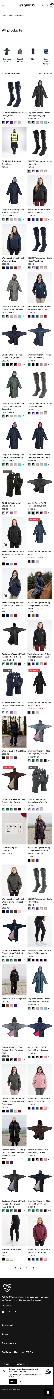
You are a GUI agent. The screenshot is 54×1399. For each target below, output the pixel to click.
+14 (23, 365)
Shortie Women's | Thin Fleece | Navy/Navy (12, 356)
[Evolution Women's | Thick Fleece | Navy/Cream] (40, 1182)
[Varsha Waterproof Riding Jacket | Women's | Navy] (40, 287)
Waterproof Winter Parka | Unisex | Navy (39, 553)
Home (4, 15)
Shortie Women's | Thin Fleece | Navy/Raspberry (39, 1048)
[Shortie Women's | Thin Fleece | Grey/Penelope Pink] (14, 1028)
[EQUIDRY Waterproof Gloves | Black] (14, 484)
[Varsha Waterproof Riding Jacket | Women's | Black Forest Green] (14, 1079)
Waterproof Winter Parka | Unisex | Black (39, 704)
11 (33, 1268)
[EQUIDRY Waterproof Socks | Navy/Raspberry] (40, 239)
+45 (23, 664)
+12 (49, 960)
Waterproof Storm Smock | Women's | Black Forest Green (13, 902)
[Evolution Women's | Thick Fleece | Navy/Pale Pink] (14, 931)
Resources (9, 1343)
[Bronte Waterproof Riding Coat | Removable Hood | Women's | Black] (14, 1130)
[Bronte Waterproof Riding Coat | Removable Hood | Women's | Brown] (40, 828)
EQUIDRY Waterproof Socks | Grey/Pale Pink (40, 404)
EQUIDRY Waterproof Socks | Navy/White (14, 114)
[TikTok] (16, 1312)
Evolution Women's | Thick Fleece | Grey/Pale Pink (39, 752)
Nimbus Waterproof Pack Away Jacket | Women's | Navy (13, 605)
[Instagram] (10, 1312)
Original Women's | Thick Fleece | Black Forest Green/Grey (13, 406)
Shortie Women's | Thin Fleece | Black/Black (38, 504)
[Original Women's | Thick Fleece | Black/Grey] (40, 93)
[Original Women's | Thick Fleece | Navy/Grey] (14, 190)
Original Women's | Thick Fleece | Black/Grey (39, 114)
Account (7, 1325)
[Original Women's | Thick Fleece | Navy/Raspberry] (40, 435)
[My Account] (43, 5)
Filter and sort (12, 73)
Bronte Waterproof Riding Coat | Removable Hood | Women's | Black (13, 1152)
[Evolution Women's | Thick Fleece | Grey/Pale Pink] (40, 732)
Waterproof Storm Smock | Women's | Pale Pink (39, 1099)
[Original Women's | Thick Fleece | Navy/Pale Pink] (14, 435)
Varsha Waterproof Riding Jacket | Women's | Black (39, 655)
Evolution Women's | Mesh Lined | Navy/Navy (39, 356)
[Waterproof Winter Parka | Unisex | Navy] (40, 532)
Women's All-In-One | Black (14, 998)
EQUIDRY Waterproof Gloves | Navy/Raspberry (13, 704)
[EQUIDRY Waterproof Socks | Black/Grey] (40, 142)
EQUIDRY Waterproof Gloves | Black (11, 504)
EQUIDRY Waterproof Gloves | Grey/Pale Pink (38, 800)
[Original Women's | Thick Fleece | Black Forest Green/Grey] (14, 384)
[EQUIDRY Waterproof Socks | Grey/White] (40, 880)
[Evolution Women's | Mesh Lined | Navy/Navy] (40, 336)
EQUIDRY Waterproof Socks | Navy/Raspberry (40, 259)
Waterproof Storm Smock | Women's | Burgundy (39, 1250)
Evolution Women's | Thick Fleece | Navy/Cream (39, 1202)
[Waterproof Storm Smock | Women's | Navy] (14, 239)
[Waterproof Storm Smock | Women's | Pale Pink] (40, 1079)
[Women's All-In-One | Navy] (14, 732)
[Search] (47, 5)
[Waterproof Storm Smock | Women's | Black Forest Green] (14, 880)
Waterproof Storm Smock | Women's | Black (39, 211)
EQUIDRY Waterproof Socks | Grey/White (40, 900)
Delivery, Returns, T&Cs (17, 1352)
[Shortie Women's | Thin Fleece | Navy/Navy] (14, 336)
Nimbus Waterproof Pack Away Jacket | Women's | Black (13, 554)
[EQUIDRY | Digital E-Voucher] (14, 828)
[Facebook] (4, 1312)
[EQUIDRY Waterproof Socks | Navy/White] (14, 93)
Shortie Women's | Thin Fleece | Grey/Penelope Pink (12, 1050)
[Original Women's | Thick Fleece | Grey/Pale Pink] (14, 287)
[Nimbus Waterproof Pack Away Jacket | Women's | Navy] (14, 583)
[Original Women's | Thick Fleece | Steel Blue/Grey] (40, 979)
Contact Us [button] (7, 1305)
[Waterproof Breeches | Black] (14, 1230)
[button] (3, 122)
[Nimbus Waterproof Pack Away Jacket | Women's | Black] (14, 532)
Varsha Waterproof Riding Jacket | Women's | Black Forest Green (13, 1101)
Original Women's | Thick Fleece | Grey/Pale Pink (13, 308)
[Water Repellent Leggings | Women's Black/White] (40, 931)
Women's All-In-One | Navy (14, 751)
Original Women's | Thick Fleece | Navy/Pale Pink (13, 456)
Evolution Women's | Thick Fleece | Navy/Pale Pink (13, 951)
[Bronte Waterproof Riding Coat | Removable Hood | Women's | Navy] (40, 583)
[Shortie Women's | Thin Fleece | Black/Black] (40, 484)
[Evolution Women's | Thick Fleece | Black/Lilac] (14, 1182)
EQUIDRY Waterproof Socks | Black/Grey (40, 162)
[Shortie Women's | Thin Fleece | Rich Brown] (40, 1130)
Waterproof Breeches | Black (12, 1250)
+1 (48, 219)
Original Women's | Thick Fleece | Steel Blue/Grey (39, 1000)
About (6, 1334)
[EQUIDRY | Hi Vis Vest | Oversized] (14, 142)
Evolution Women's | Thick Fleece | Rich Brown (13, 800)
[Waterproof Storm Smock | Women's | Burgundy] (40, 1230)
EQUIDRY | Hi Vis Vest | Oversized (12, 162)
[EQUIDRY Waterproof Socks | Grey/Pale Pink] (40, 384)
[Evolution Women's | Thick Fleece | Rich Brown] (14, 780)
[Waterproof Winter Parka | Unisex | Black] (40, 683)
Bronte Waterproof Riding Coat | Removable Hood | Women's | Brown (39, 850)
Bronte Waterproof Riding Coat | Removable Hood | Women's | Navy (39, 605)
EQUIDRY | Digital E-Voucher (11, 849)
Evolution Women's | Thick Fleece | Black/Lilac (13, 1202)
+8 (49, 122)
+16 (49, 365)
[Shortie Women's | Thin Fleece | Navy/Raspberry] (40, 1028)
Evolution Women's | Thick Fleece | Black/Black (13, 655)
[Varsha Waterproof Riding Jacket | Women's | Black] (40, 635)
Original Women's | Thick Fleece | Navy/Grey (13, 211)
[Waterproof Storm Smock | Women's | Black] (40, 190)
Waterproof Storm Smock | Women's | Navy (13, 259)
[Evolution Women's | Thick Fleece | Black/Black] (14, 635)
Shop (10, 15)
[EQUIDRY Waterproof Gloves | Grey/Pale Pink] (40, 780)
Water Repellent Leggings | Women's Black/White (40, 951)
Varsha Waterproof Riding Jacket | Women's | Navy (39, 308)
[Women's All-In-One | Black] (14, 979)
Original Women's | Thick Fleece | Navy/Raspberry (39, 456)
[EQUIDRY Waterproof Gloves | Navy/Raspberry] (14, 683)
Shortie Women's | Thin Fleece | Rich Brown (38, 1151)
